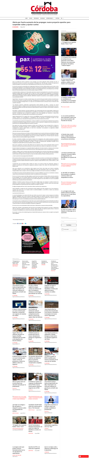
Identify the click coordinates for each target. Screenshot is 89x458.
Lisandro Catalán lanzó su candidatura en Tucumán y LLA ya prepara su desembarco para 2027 (68, 99)
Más (61, 18)
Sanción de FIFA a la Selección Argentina (34, 448)
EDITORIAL (57, 18)
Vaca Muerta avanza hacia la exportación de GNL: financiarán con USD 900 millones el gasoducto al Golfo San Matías (19, 290)
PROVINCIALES (36, 18)
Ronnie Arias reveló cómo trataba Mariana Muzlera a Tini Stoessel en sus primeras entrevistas (68, 136)
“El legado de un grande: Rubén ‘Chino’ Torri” (16, 262)
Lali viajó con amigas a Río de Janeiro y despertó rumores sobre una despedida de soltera (19, 408)
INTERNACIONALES (49, 18)
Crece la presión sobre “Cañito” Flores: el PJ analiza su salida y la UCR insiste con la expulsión (68, 81)
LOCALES (30, 18)
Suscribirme (68, 225)
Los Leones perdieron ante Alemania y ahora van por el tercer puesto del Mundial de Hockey (68, 118)
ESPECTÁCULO (16, 413)
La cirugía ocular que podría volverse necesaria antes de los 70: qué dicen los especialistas (19, 450)
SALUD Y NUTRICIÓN (17, 455)
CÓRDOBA (46, 452)
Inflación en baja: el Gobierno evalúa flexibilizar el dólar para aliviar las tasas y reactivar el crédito (51, 289)
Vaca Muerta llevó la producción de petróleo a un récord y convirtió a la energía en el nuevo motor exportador (51, 312)
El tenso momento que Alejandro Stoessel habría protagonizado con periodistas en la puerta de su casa (68, 156)
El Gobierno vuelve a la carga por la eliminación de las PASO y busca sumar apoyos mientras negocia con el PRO (54, 265)
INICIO (26, 18)
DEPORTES (31, 433)
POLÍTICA (24, 268)
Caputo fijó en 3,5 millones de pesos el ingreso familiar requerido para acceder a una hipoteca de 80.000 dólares (19, 337)
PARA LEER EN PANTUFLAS (15, 265)
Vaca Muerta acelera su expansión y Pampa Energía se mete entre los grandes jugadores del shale (51, 336)
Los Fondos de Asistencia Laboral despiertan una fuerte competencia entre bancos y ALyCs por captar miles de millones (35, 313)
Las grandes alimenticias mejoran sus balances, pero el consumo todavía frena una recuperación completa (35, 359)
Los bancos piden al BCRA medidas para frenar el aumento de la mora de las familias (51, 358)
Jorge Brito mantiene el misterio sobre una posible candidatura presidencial (35, 264)
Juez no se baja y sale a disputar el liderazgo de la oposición (51, 448)
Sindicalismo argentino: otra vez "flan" (44, 262)
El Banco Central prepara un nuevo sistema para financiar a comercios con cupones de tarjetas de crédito (19, 312)
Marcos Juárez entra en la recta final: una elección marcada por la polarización (26, 264)
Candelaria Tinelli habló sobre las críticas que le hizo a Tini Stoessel (35, 406)
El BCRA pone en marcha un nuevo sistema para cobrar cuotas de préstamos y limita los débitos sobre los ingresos (19, 360)
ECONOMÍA (15, 27)
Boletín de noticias (65, 217)
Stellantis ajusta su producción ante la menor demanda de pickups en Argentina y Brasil (35, 336)
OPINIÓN (43, 264)
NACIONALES (42, 18)
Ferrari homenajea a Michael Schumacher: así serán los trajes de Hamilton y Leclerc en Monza (35, 428)
